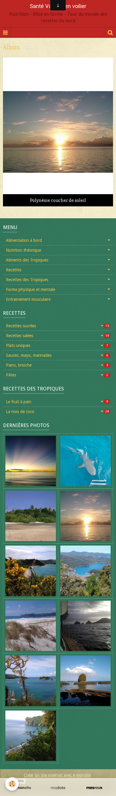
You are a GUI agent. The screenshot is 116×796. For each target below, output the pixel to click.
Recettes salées (57, 335)
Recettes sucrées (57, 325)
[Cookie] (12, 784)
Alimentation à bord (24, 240)
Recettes (13, 269)
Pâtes (57, 375)
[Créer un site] (21, 788)
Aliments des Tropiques (27, 260)
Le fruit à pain (57, 401)
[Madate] (58, 788)
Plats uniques (57, 345)
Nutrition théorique (23, 250)
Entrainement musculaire (28, 299)
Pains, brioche (57, 365)
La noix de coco (57, 411)
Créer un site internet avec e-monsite (57, 775)
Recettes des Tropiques (27, 279)
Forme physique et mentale (30, 289)
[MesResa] (94, 788)
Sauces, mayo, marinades (57, 355)
